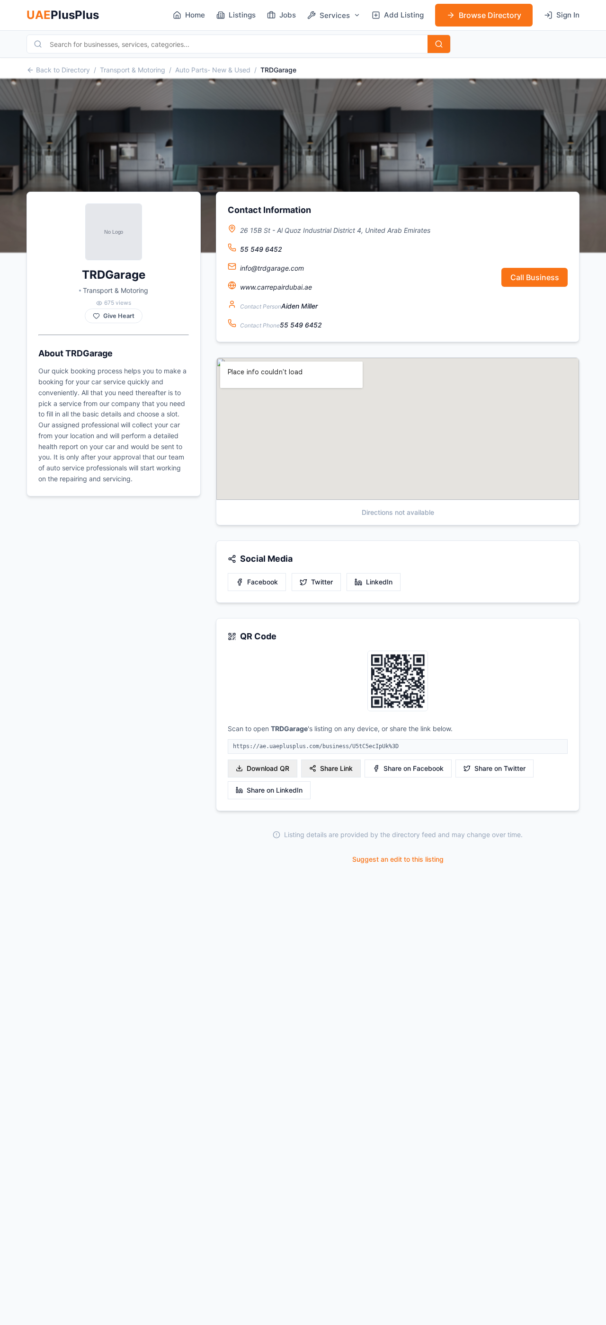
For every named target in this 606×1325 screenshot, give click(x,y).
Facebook (262, 582)
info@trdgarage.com (272, 268)
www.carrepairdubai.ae (276, 287)
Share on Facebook (413, 768)
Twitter (322, 582)
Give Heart (118, 315)
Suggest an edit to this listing (398, 859)
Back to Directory (63, 70)
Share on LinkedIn (275, 790)
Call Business (534, 277)
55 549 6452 (261, 249)
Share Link (336, 768)
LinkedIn (379, 582)
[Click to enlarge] (397, 682)
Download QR (268, 768)
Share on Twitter (500, 768)
